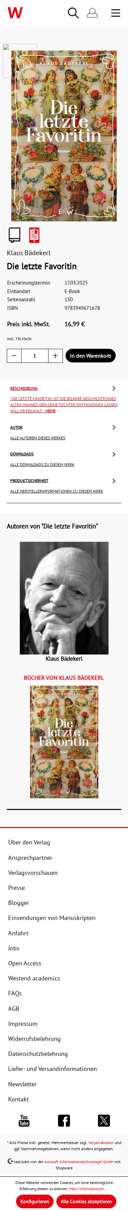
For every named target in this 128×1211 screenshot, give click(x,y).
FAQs (15, 993)
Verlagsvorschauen (33, 873)
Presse (16, 888)
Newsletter (22, 1084)
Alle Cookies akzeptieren (86, 1201)
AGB (13, 1009)
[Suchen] (73, 13)
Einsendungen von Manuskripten (52, 918)
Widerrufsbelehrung (34, 1039)
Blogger (18, 903)
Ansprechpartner (30, 858)
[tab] (64, 399)
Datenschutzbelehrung (38, 1054)
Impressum (23, 1024)
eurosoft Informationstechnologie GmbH (79, 1161)
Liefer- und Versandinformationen (52, 1069)
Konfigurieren (34, 1201)
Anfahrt (18, 933)
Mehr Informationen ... (89, 1188)
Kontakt (18, 1099)
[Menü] (115, 12)
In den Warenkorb (90, 355)
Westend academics (34, 978)
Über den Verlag (29, 842)
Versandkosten (101, 1142)
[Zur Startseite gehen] (25, 12)
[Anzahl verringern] (14, 356)
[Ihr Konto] (92, 13)
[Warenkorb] (106, 13)
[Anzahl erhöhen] (55, 356)
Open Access (24, 963)
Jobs (13, 948)
